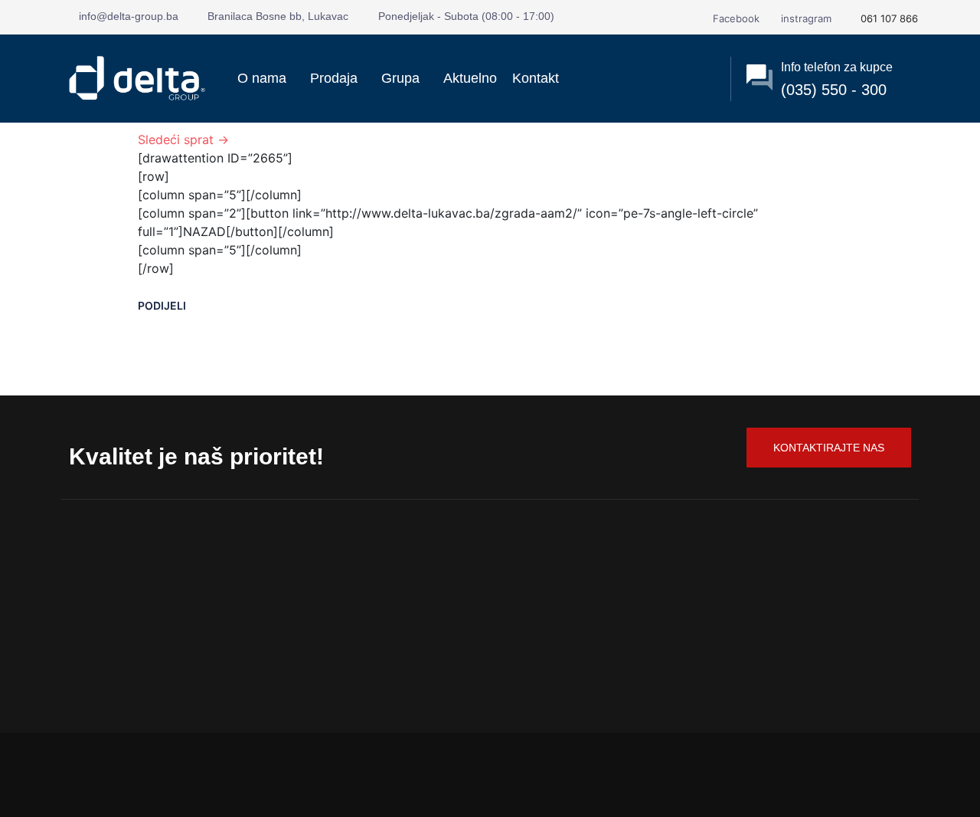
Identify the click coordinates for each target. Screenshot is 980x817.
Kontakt (535, 78)
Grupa (400, 78)
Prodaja (334, 78)
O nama (261, 78)
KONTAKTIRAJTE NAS (828, 447)
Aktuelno (470, 78)
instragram (804, 18)
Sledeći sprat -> (183, 139)
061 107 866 (888, 18)
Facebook (735, 18)
